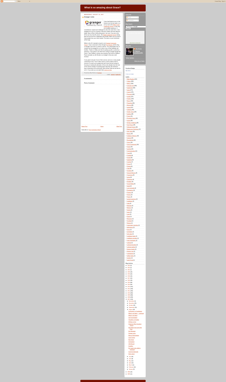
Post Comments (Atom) (95, 129)
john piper (129, 234)
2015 (128, 282)
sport (128, 214)
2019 (128, 274)
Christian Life (130, 85)
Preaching (130, 103)
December (131, 301)
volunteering (130, 253)
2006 (128, 372)
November (131, 303)
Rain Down (131, 339)
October (131, 305)
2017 (128, 278)
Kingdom (129, 181)
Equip (128, 216)
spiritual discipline (131, 244)
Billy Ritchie (139, 48)
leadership (118, 74)
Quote (128, 146)
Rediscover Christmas (133, 129)
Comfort (129, 162)
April (130, 363)
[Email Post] (120, 73)
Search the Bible (135, 33)
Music (128, 101)
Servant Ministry (131, 173)
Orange (129, 166)
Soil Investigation (132, 317)
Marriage (129, 205)
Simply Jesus (130, 111)
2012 (128, 288)
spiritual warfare (131, 247)
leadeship (129, 159)
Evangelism (130, 190)
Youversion (130, 175)
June (130, 358)
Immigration (131, 341)
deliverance (130, 227)
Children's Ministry (132, 136)
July (130, 356)
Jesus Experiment (132, 144)
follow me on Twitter (139, 61)
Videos (129, 81)
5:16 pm (99, 73)
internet (129, 138)
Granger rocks (89, 17)
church (129, 92)
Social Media (130, 183)
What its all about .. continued (136, 313)
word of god (130, 260)
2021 (128, 269)
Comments (131, 20)
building (129, 114)
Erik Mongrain (132, 331)
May (130, 360)
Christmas (130, 179)
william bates (130, 255)
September (132, 307)
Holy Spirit (130, 131)
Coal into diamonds (133, 351)
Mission (129, 105)
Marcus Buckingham (133, 335)
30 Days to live (132, 322)
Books (129, 133)
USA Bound (131, 344)
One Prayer (130, 125)
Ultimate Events (131, 127)
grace (128, 90)
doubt (128, 186)
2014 (128, 284)
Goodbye (130, 346)
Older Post (119, 126)
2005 (128, 374)
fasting (129, 210)
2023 (128, 265)
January (131, 369)
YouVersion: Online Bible (135, 39)
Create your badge (130, 74)
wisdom (129, 258)
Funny (129, 116)
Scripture (129, 170)
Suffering (129, 109)
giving (128, 177)
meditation (130, 201)
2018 (128, 276)
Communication (131, 151)
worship (129, 149)
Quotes (129, 98)
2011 (128, 290)
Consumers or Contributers (135, 311)
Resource (129, 218)
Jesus (128, 142)
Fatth (128, 168)
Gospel (129, 157)
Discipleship (130, 140)
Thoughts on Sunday (133, 319)
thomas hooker (131, 249)
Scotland (129, 221)
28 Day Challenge (131, 122)
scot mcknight (131, 188)
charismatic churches (132, 225)
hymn (128, 229)
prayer (129, 120)
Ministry (129, 207)
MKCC (129, 83)
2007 (128, 299)
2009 (128, 295)
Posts (129, 17)
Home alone (131, 354)
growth (129, 96)
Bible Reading (130, 79)
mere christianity (131, 240)
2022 (128, 267)
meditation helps (131, 236)
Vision (129, 164)
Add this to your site (135, 42)
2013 (128, 286)
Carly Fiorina (131, 337)
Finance (129, 192)
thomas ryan (130, 251)
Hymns (129, 194)
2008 (128, 297)
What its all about (132, 315)
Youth (128, 153)
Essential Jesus (131, 118)
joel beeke (130, 231)
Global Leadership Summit (110, 35)
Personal (129, 94)
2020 (128, 272)
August (131, 309)
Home (101, 126)
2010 (128, 293)
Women (129, 223)
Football (129, 155)
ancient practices (131, 199)
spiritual (129, 242)
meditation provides (132, 238)
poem (128, 212)
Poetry (129, 197)
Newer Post (84, 126)
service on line (108, 70)
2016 (128, 280)
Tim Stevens (109, 45)
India (128, 203)
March (130, 365)
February (131, 367)
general (113, 74)
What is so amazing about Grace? (102, 7)
